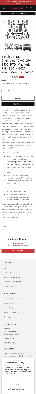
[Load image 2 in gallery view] (18, 47)
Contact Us (8, 272)
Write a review (18, 251)
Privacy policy (8, 317)
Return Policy (8, 308)
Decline (17, 384)
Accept (17, 379)
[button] (4, 8)
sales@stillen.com (10, 342)
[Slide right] (34, 47)
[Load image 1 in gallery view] (9, 47)
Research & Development (12, 281)
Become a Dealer (9, 286)
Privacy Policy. (10, 374)
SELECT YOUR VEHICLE (18, 13)
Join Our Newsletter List (12, 277)
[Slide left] (2, 47)
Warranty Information (11, 312)
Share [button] (5, 226)
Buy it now (18, 104)
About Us (7, 268)
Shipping (4, 79)
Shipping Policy (9, 303)
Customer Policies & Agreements (15, 299)
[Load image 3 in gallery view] (27, 47)
